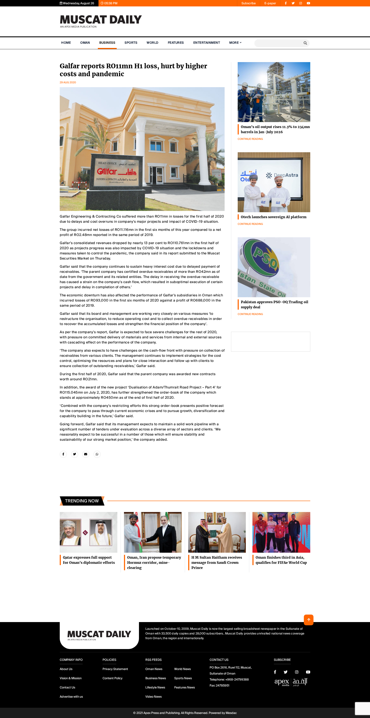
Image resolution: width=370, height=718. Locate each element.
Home (66, 43)
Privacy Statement (115, 669)
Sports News (183, 678)
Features (176, 43)
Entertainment (206, 43)
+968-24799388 (237, 679)
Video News (153, 697)
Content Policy (112, 678)
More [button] (234, 43)
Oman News (153, 669)
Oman (85, 43)
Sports (131, 43)
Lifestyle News (155, 687)
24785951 (222, 685)
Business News (155, 678)
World (152, 43)
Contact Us (67, 687)
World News (182, 669)
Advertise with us (71, 697)
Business (107, 43)
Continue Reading (250, 139)
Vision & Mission (71, 678)
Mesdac (231, 713)
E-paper (270, 3)
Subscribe (249, 3)
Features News (184, 687)
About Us (66, 669)
